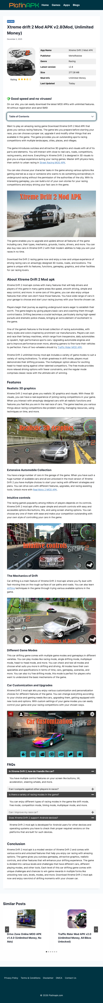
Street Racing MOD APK (52, 162)
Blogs (76, 5)
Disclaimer (48, 978)
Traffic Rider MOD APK (70, 347)
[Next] (96, 929)
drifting (11, 588)
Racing (11, 21)
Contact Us (70, 978)
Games (56, 5)
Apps (66, 5)
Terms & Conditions (30, 978)
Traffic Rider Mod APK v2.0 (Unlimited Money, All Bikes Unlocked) (74, 938)
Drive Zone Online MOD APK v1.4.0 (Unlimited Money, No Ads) (24, 938)
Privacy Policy (11, 978)
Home (45, 5)
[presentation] (26, 918)
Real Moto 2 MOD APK (45, 489)
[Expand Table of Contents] (92, 116)
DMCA (59, 978)
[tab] (46, 951)
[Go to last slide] (7, 929)
